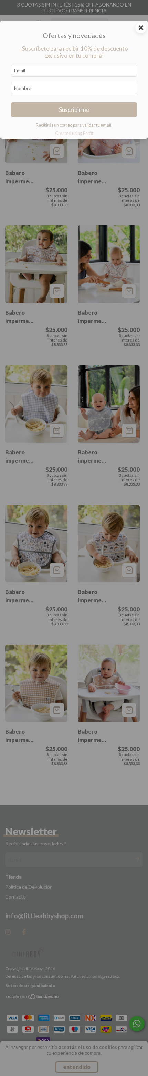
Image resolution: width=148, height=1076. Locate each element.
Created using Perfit (74, 133)
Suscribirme (74, 109)
